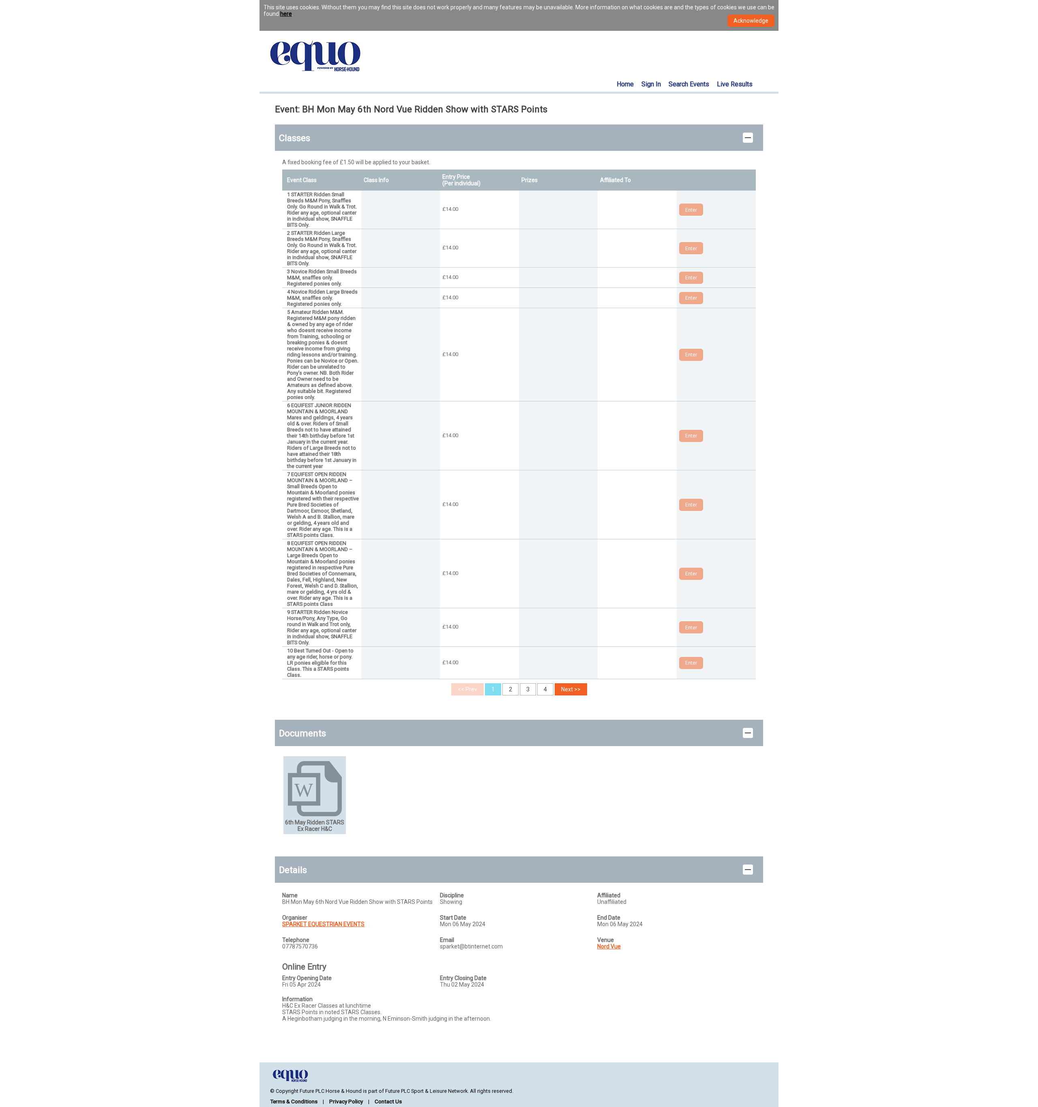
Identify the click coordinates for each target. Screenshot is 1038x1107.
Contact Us (388, 1101)
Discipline (452, 895)
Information (297, 999)
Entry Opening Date (307, 978)
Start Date (453, 917)
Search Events (689, 84)
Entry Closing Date (463, 978)
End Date (608, 917)
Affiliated (608, 895)
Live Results (735, 84)
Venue (605, 940)
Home (625, 84)
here (286, 14)
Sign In (651, 84)
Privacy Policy (346, 1101)
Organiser (294, 917)
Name (290, 895)
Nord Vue (609, 946)
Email (447, 940)
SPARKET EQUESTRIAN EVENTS (323, 924)
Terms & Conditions (293, 1101)
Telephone (295, 940)
